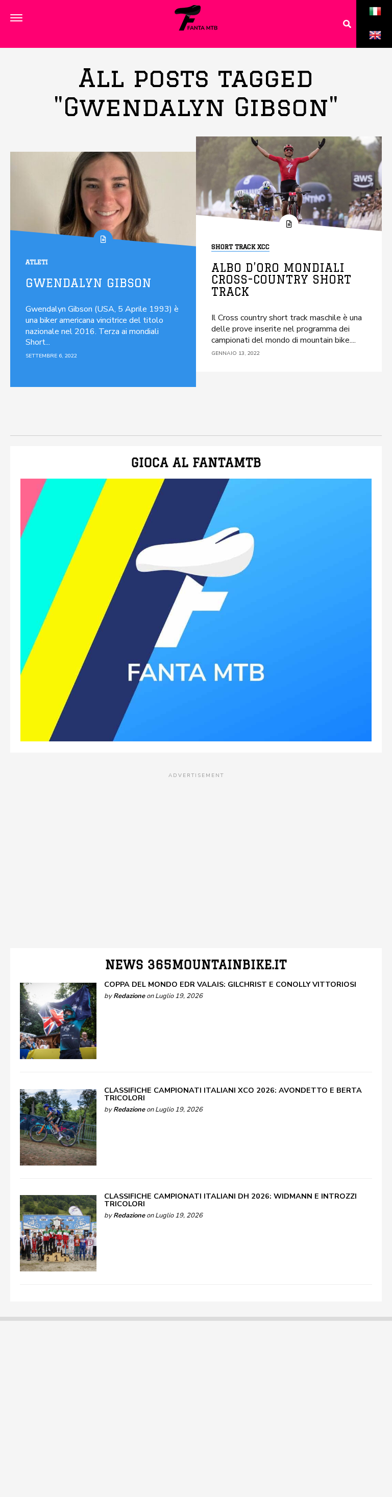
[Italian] (375, 22)
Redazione (129, 996)
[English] (375, 46)
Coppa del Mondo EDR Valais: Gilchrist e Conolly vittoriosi (230, 984)
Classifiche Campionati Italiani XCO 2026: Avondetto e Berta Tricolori (233, 1093)
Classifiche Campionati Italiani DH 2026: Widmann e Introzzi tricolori (230, 1199)
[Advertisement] (196, 851)
